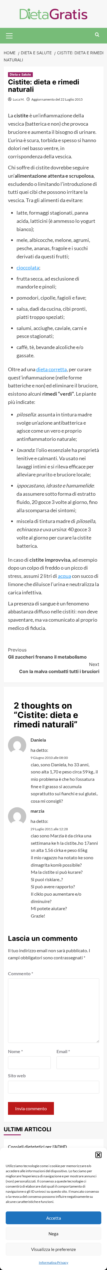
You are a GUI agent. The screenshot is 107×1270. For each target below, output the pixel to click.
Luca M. (19, 99)
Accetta (53, 1218)
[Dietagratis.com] (53, 13)
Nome (15, 1051)
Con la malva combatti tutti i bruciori (59, 668)
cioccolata (28, 267)
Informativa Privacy (53, 1262)
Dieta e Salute (20, 74)
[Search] (97, 35)
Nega (53, 1233)
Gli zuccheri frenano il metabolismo (47, 653)
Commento (20, 973)
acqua (64, 576)
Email (63, 1051)
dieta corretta (51, 369)
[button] (98, 1155)
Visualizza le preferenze (53, 1249)
